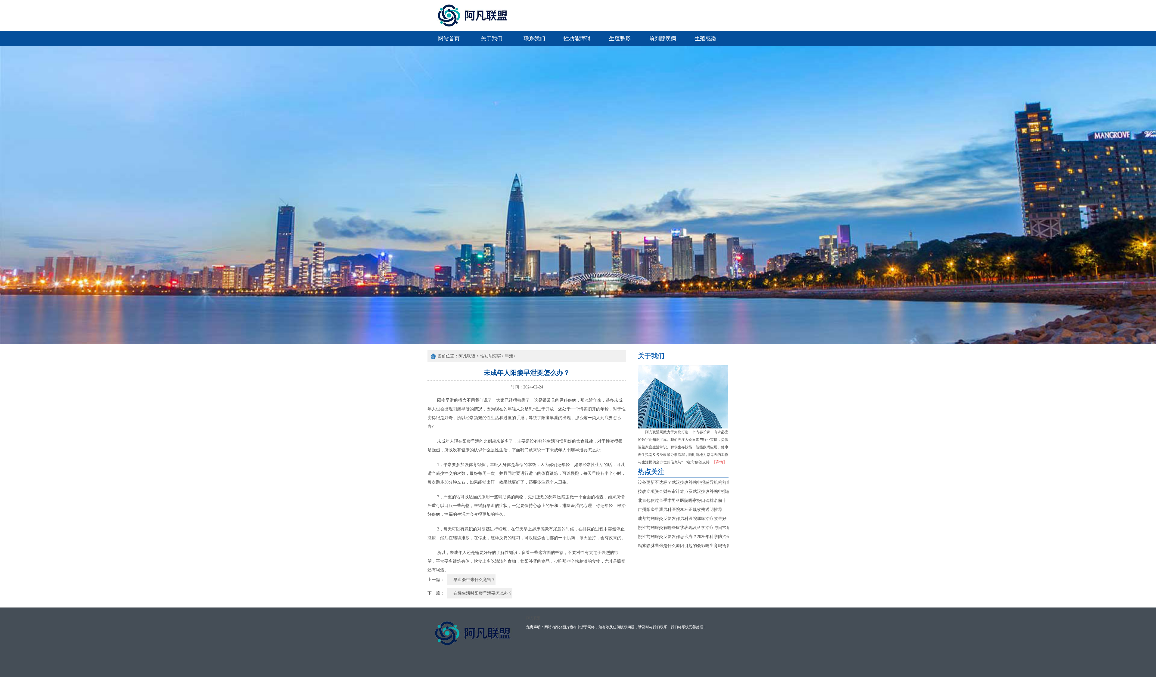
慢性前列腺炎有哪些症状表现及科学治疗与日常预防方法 (690, 527)
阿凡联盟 (466, 356)
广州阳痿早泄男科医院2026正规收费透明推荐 (680, 509)
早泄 (509, 356)
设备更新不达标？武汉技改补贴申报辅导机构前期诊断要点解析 (697, 482)
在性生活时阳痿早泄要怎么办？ (482, 593)
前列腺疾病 (662, 39)
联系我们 (534, 39)
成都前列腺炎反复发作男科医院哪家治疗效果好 (682, 518)
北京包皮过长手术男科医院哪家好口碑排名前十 (682, 500)
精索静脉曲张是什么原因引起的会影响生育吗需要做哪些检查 (695, 545)
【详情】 (719, 462)
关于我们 (491, 39)
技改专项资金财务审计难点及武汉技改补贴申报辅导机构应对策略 (699, 491)
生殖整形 (620, 39)
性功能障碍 (577, 39)
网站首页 (449, 39)
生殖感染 (705, 39)
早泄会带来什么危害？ (474, 579)
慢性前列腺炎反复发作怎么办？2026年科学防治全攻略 (688, 536)
